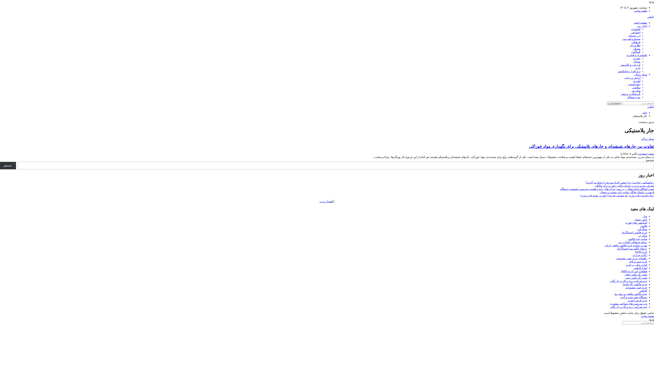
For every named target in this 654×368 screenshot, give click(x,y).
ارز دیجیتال (634, 35)
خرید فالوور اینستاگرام (634, 232)
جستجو (650, 160)
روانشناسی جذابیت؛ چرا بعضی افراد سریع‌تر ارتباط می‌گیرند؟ (620, 182)
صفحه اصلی (640, 22)
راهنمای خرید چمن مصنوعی (631, 258)
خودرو (636, 58)
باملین (650, 16)
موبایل (636, 61)
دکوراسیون (634, 84)
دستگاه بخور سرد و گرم (633, 297)
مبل (645, 216)
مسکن (636, 48)
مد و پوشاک (633, 97)
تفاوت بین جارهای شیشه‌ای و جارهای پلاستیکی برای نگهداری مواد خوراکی (591, 146)
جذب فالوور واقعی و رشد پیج (630, 294)
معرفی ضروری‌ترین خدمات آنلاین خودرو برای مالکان (624, 185)
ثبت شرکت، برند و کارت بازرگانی (628, 281)
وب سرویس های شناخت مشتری (628, 303)
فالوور (643, 226)
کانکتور (643, 290)
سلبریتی (635, 90)
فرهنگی (636, 42)
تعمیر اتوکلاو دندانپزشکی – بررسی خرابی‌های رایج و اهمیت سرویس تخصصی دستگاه (607, 189)
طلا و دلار (635, 45)
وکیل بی (642, 235)
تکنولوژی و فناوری (636, 55)
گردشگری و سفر (630, 94)
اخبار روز (642, 26)
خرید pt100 (641, 251)
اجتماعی (635, 32)
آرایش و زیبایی (632, 77)
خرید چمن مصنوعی (636, 287)
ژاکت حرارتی (639, 255)
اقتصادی (635, 29)
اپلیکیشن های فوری (636, 222)
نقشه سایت (640, 10)
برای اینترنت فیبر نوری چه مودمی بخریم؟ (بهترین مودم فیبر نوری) (617, 195)
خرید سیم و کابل (638, 261)
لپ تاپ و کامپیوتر (630, 64)
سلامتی (636, 87)
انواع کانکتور (640, 268)
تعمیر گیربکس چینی (636, 277)
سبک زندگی (640, 74)
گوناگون (635, 51)
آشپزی (636, 81)
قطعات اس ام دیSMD (634, 271)
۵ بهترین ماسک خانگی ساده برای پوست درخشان (627, 192)
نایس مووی (640, 219)
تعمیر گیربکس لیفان (636, 274)
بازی (637, 68)
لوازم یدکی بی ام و (636, 264)
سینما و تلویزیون (631, 38)
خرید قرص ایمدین (637, 300)
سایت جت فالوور (637, 238)
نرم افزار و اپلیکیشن (629, 71)
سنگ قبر (642, 229)
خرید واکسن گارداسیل (634, 284)
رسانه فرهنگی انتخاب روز (632, 242)
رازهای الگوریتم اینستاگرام (632, 248)
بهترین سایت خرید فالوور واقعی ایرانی (625, 245)
